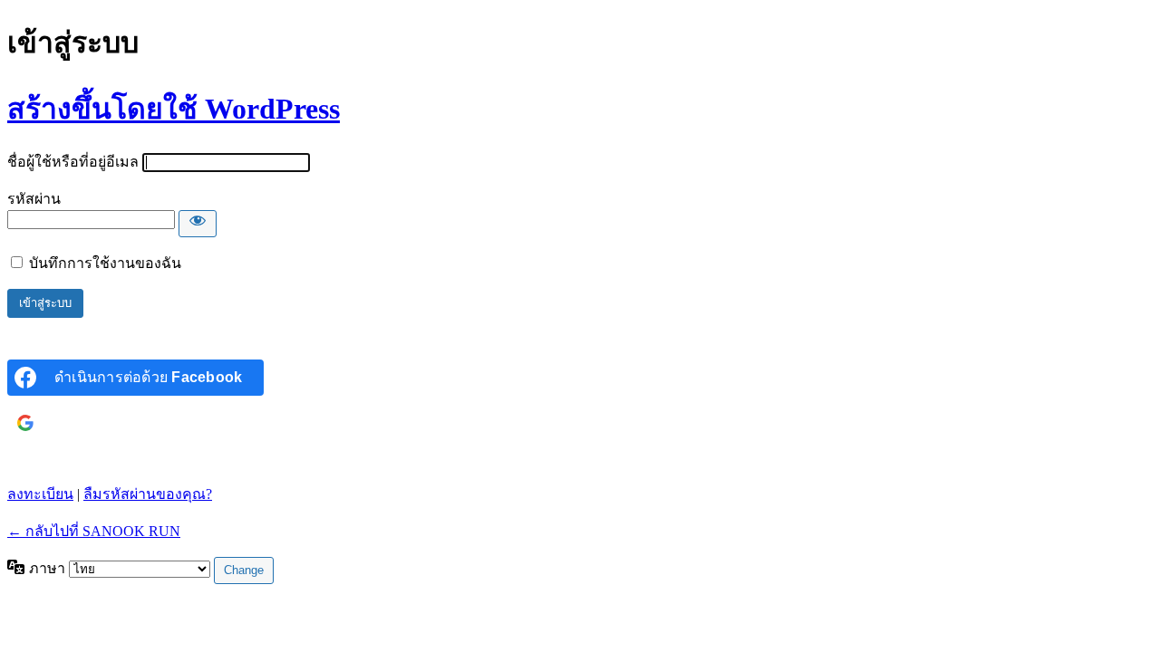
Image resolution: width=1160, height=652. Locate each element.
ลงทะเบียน (40, 494)
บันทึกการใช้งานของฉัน (105, 263)
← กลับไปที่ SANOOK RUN (93, 531)
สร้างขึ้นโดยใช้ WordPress (173, 108)
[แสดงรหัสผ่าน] (198, 223)
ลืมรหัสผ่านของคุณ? (147, 494)
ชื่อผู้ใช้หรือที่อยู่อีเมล (73, 161)
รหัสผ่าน (34, 198)
